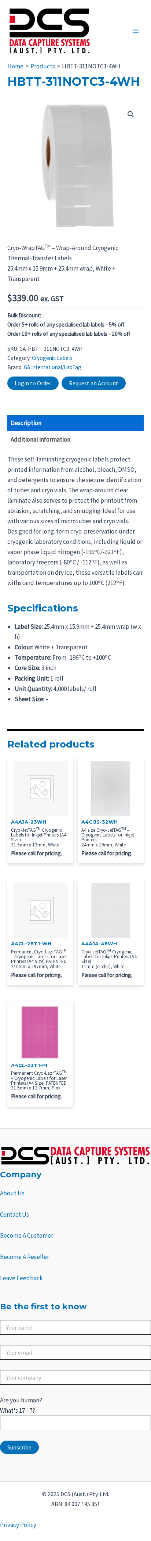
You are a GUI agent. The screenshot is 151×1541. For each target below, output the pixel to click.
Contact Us (14, 1214)
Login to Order (33, 383)
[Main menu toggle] (136, 31)
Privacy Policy (18, 1525)
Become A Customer (26, 1235)
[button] (130, 114)
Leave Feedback (21, 1278)
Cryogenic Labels (52, 357)
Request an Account (93, 383)
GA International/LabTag (52, 367)
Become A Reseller (24, 1257)
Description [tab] (26, 423)
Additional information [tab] (40, 439)
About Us (12, 1193)
